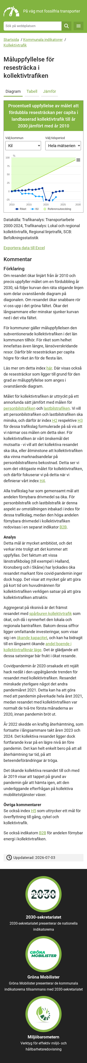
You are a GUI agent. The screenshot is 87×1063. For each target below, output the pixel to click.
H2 (54, 420)
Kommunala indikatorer (43, 39)
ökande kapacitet (32, 637)
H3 (80, 420)
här (49, 368)
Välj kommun (14, 138)
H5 (33, 810)
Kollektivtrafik (15, 45)
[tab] (14, 91)
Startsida (11, 39)
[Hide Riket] (20, 209)
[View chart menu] (78, 160)
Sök (66, 26)
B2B (63, 527)
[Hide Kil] (35, 209)
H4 (42, 480)
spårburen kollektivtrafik (50, 613)
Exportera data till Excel (24, 247)
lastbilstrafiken (57, 408)
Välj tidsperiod (55, 138)
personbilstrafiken (19, 408)
